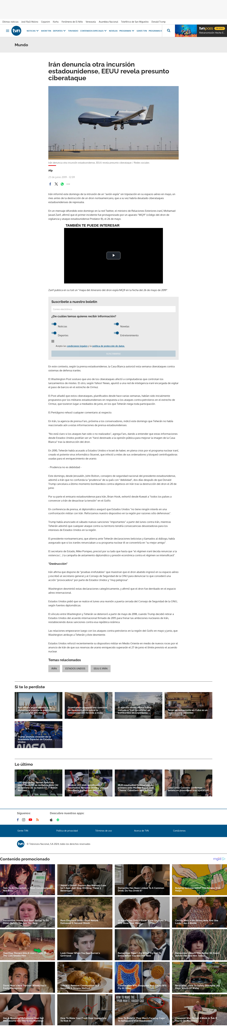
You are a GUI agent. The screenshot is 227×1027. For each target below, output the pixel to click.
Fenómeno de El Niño (72, 21)
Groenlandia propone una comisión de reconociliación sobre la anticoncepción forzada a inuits (87, 710)
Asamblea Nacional (108, 21)
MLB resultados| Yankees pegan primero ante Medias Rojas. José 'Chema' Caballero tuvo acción (136, 788)
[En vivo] (202, 27)
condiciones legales (77, 346)
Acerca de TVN (141, 830)
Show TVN (46, 31)
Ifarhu (56, 21)
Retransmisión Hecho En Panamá (212, 32)
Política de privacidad (67, 830)
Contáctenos (179, 830)
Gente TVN (142, 31)
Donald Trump (158, 21)
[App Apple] (52, 820)
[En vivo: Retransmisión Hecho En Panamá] (186, 31)
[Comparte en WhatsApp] (62, 184)
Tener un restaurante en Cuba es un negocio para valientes (188, 711)
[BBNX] (20, 844)
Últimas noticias (10, 21)
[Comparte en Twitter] (56, 184)
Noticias (31, 31)
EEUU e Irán (100, 668)
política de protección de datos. (108, 346)
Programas (125, 31)
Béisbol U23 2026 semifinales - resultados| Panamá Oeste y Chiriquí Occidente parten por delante (88, 788)
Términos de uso (103, 830)
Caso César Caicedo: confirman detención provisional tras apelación (188, 789)
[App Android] (58, 820)
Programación (156, 31)
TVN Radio (73, 31)
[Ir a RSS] (38, 820)
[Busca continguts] (168, 31)
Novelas (113, 31)
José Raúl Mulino (29, 21)
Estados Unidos (75, 668)
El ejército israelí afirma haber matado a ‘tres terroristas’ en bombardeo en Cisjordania (135, 710)
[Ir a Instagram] (24, 820)
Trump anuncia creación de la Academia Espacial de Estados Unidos (35, 739)
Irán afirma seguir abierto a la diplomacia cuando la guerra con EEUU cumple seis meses (36, 710)
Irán (54, 668)
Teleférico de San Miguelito (135, 21)
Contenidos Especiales (91, 31)
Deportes (58, 31)
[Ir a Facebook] (18, 820)
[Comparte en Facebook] (50, 184)
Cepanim (45, 21)
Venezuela (91, 21)
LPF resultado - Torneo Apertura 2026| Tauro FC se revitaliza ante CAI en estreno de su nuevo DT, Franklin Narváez (38, 786)
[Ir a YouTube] (31, 820)
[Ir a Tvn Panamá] (16, 31)
